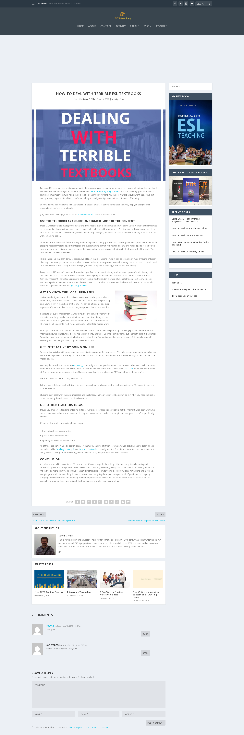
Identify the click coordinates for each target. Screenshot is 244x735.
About (92, 26)
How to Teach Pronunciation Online (189, 228)
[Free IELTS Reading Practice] (49, 579)
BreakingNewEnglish (65, 449)
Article (134, 26)
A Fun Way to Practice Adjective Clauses (111, 593)
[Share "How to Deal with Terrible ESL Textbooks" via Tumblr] (94, 502)
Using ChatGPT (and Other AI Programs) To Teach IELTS (186, 220)
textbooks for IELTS (87, 214)
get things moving (79, 285)
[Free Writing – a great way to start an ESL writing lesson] (148, 579)
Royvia (50, 625)
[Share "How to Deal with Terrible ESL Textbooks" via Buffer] (111, 502)
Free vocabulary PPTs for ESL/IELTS (189, 289)
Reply (145, 633)
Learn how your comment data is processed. (88, 727)
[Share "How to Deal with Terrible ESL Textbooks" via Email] (123, 502)
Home (80, 26)
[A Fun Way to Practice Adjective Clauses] (115, 579)
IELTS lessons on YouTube (184, 295)
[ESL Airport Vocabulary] (82, 579)
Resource (161, 26)
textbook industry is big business (105, 191)
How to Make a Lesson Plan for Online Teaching (190, 243)
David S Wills (89, 99)
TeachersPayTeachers (89, 449)
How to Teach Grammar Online (187, 235)
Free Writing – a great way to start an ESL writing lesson (147, 594)
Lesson (147, 26)
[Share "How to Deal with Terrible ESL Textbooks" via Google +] (89, 502)
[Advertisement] (122, 56)
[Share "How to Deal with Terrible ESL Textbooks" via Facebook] (77, 502)
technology (78, 365)
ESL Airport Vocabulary (79, 592)
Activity (121, 26)
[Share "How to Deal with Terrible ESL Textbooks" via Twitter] (83, 502)
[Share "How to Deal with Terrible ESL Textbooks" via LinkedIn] (106, 502)
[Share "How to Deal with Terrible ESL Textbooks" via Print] (128, 502)
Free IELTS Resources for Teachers (65, 3)
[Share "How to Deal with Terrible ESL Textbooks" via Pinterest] (100, 502)
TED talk (129, 368)
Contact (105, 26)
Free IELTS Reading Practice (48, 592)
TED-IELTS (177, 282)
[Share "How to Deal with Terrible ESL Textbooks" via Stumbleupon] (117, 502)
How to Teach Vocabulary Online (188, 251)
